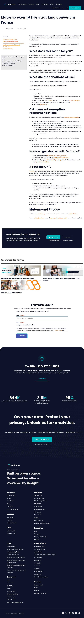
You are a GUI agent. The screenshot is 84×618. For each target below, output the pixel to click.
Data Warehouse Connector (42, 523)
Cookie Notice (11, 546)
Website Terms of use (13, 555)
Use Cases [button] (31, 4)
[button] (53, 8)
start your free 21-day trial (61, 158)
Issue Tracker (38, 515)
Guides (9, 588)
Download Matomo (39, 509)
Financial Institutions (40, 537)
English (58, 8)
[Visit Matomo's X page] (66, 614)
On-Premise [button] (45, 4)
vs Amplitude (38, 552)
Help (67, 8)
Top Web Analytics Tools (41, 577)
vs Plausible (37, 563)
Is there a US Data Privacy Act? (11, 293)
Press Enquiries (11, 597)
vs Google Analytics (39, 546)
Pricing (52, 4)
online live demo (39, 218)
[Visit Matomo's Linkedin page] (70, 614)
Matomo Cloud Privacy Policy (15, 549)
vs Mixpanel (37, 574)
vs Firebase (37, 560)
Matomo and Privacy (8, 48)
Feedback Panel (38, 520)
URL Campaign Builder (40, 501)
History (9, 498)
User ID (49, 100)
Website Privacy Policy (13, 552)
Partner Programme (12, 509)
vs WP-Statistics (38, 571)
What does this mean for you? (10, 39)
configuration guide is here (41, 162)
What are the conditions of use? (10, 41)
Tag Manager (38, 495)
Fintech (36, 540)
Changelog (37, 512)
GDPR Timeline (11, 600)
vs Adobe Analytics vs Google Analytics (45, 555)
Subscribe (22, 336)
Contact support (11, 523)
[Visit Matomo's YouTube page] (76, 613)
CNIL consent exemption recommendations (13, 43)
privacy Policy (58, 330)
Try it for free (75, 8)
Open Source (38, 506)
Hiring (8, 504)
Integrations (37, 504)
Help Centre (10, 517)
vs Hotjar (36, 569)
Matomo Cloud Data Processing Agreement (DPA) (16, 561)
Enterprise (37, 534)
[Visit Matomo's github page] (73, 614)
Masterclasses (11, 591)
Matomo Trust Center (40, 593)
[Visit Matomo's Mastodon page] (79, 614)
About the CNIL (6, 47)
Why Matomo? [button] (22, 4)
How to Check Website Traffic (15, 602)
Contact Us (10, 506)
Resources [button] (59, 4)
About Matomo (11, 495)
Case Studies (10, 583)
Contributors (10, 501)
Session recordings (74, 100)
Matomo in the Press (12, 594)
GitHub (36, 518)
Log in (63, 8)
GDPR (36, 588)
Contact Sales (11, 531)
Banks (36, 531)
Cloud (37, 4)
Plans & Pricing (11, 534)
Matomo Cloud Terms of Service (16, 558)
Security (36, 591)
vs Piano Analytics (39, 549)
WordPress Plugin (39, 498)
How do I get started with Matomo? (11, 45)
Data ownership (38, 585)
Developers (10, 520)
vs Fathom (37, 566)
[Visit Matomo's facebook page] (63, 614)
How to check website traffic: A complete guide (17, 278)
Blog (8, 580)
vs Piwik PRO (38, 558)
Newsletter (10, 586)
